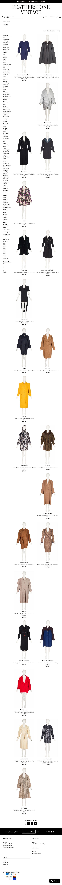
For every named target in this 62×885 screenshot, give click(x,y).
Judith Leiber (6, 133)
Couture (4, 227)
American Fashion (7, 232)
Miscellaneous (6, 156)
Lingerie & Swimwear (5, 213)
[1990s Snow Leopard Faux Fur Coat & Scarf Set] (24, 444)
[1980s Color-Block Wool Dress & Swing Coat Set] (47, 639)
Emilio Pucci (5, 84)
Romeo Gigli (5, 172)
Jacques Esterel (6, 109)
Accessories (5, 211)
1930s (4, 245)
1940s (4, 246)
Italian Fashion (6, 231)
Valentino (5, 183)
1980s (4, 253)
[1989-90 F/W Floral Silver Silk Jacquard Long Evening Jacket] (47, 738)
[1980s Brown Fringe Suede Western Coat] (24, 541)
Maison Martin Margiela (6, 154)
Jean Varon (5, 128)
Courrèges (5, 77)
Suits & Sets (6, 202)
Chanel (4, 62)
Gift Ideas (5, 224)
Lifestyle (5, 222)
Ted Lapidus (5, 180)
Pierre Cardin (6, 168)
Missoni (4, 158)
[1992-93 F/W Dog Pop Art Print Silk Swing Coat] (24, 200)
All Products (5, 862)
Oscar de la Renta (7, 165)
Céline (4, 59)
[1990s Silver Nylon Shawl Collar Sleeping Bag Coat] (47, 101)
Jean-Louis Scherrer (5, 118)
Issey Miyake (6, 108)
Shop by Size (6, 261)
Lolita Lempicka (6, 150)
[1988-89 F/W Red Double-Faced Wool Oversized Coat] (24, 688)
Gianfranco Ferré (6, 96)
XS (3, 263)
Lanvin (4, 143)
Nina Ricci (5, 161)
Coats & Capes (6, 206)
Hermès (4, 106)
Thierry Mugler (6, 182)
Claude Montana (6, 72)
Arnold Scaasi (6, 47)
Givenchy (5, 99)
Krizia (4, 141)
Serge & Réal (6, 177)
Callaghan (5, 57)
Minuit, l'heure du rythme (8, 847)
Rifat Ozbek (5, 170)
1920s (4, 243)
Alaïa (4, 37)
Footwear (5, 217)
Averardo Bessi (6, 49)
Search (4, 861)
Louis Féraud (6, 151)
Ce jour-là (5, 842)
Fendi (4, 91)
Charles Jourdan (6, 66)
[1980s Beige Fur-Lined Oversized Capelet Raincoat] (24, 590)
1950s (4, 248)
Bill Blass (5, 52)
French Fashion (6, 229)
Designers (5, 35)
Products (5, 195)
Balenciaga (5, 51)
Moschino (5, 160)
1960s (4, 250)
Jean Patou (5, 123)
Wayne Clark (5, 188)
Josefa (4, 131)
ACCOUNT (39, 17)
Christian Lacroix (6, 71)
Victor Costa (5, 187)
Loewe (4, 148)
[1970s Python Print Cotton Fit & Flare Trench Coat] (24, 787)
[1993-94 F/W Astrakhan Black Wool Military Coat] (24, 150)
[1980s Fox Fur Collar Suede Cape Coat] (47, 444)
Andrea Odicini (6, 39)
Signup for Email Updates (12, 832)
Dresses (4, 197)
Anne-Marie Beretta (5, 45)
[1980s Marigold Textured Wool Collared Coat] (24, 395)
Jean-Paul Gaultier (5, 125)
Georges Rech (6, 94)
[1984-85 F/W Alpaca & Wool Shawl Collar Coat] (47, 492)
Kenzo (4, 140)
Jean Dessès (6, 116)
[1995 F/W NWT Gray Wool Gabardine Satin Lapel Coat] (47, 150)
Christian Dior (6, 69)
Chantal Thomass (7, 64)
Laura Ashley (6, 145)
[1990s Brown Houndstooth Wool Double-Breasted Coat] (47, 541)
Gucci (4, 101)
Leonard (4, 146)
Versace (4, 185)
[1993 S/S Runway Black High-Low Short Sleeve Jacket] (24, 298)
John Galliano (6, 130)
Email (33, 842)
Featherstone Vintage (15, 872)
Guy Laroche (6, 103)
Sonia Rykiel (5, 178)
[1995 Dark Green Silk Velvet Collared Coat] (24, 249)
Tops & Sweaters (7, 207)
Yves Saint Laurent (5, 191)
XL (3, 270)
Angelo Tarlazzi (6, 42)
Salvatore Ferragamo (5, 174)
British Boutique (6, 234)
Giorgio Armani (6, 98)
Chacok (4, 61)
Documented (5, 226)
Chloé (4, 67)
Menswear (5, 219)
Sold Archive (6, 236)
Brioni (4, 54)
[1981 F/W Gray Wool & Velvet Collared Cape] (47, 53)
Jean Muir (5, 121)
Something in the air (7, 844)
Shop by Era (6, 239)
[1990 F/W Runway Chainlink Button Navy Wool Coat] (24, 53)
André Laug (5, 41)
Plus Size (5, 272)
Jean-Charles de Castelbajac (6, 113)
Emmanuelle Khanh (5, 87)
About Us (34, 851)
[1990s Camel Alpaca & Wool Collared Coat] (47, 347)
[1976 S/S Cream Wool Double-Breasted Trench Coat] (24, 738)
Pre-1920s (5, 241)
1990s (4, 255)
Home (4, 21)
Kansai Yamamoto (5, 135)
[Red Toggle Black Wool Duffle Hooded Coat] (24, 639)
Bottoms (5, 209)
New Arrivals (5, 864)
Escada (4, 89)
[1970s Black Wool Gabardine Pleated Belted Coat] (47, 249)
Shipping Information (36, 853)
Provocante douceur (7, 845)
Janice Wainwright (7, 111)
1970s (4, 251)
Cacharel (5, 56)
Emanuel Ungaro (6, 83)
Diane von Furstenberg (5, 80)
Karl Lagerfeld (6, 138)
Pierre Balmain (6, 166)
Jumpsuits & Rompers (5, 200)
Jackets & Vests (6, 204)
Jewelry (4, 216)
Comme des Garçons (5, 75)
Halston (4, 104)
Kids (4, 221)
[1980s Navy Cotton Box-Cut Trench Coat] (24, 347)
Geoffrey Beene (6, 93)
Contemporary (6, 258)
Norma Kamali (6, 163)
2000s (4, 256)
